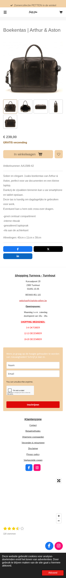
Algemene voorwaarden (33, 437)
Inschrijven (33, 404)
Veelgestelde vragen (33, 460)
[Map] (33, 501)
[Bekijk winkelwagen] (60, 12)
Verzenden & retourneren (33, 443)
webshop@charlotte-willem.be (33, 300)
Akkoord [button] (52, 572)
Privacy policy (33, 454)
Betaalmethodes (33, 431)
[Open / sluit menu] (5, 12)
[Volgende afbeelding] (58, 68)
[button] (10, 106)
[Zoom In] (58, 516)
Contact (33, 425)
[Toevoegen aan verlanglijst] (59, 154)
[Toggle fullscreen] (58, 480)
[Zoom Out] (58, 520)
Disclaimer (33, 448)
